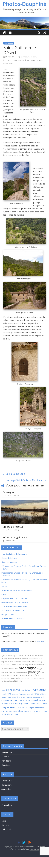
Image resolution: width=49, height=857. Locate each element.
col (22, 658)
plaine (3, 675)
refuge (14, 697)
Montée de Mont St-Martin (12, 618)
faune (19, 661)
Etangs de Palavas (13, 526)
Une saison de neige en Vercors (14, 602)
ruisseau (16, 714)
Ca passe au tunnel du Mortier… (14, 598)
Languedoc (9, 43)
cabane (4, 697)
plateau (9, 675)
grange (43, 661)
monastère (14, 669)
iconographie (27, 664)
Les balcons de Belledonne (12, 610)
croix (6, 711)
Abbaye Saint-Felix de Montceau (26, 480)
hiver (20, 664)
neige (39, 668)
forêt (28, 661)
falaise (14, 661)
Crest (3, 594)
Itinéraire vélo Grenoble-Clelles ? (14, 606)
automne (39, 656)
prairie (29, 675)
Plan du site (6, 761)
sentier (33, 60)
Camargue (8, 492)
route (18, 678)
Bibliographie (6, 785)
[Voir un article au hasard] (45, 32)
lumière (5, 668)
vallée (3, 681)
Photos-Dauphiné (24, 3)
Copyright (5, 765)
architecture (25, 57)
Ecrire (3, 821)
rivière (12, 678)
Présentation (6, 752)
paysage (16, 60)
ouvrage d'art (7, 672)
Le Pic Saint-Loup (14, 473)
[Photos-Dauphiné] (4, 32)
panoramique (18, 672)
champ (4, 658)
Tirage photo (6, 805)
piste (42, 672)
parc (26, 672)
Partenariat (6, 829)
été (9, 661)
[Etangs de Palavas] (24, 501)
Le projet (5, 756)
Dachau (4, 586)
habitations (5, 664)
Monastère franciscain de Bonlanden (17, 590)
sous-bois (37, 678)
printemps (5, 678)
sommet (30, 678)
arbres (20, 655)
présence (37, 675)
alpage (13, 656)
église (11, 63)
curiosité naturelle (35, 659)
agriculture (5, 656)
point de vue (25, 60)
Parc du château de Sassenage (14, 554)
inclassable (38, 664)
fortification (7, 60)
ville (20, 681)
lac (43, 664)
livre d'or (40, 642)
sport (43, 678)
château (11, 658)
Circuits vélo (6, 781)
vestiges (40, 60)
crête (26, 659)
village (5, 63)
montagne (27, 667)
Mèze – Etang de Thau (15, 537)
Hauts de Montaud (9, 562)
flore (24, 661)
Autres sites (6, 789)
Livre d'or (5, 825)
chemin (33, 57)
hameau (14, 664)
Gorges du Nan (7, 614)
